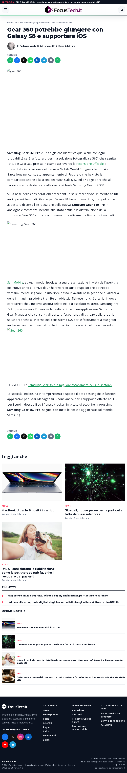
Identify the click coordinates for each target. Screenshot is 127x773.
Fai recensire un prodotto (110, 715)
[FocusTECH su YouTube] (5, 744)
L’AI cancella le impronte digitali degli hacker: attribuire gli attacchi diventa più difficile (63, 602)
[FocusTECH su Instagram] (20, 737)
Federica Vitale (28, 45)
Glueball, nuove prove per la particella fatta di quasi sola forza (93, 512)
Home (10, 22)
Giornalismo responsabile (79, 727)
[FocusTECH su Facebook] (5, 737)
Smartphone (50, 714)
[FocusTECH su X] (12, 737)
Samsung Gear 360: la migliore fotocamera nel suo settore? (70, 385)
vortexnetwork (118, 768)
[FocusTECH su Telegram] (12, 744)
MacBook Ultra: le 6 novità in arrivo (28, 510)
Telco (46, 731)
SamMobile (15, 282)
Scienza (47, 722)
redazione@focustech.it (15, 729)
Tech (46, 718)
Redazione (78, 710)
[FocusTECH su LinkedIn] (28, 737)
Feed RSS (106, 725)
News (68, 506)
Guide (46, 739)
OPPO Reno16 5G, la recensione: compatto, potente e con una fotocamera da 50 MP (58, 2)
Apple (5, 506)
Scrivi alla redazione (113, 720)
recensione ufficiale (90, 164)
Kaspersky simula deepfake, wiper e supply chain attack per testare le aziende (57, 595)
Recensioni (49, 735)
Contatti (77, 714)
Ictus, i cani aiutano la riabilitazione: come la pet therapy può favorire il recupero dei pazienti (29, 572)
